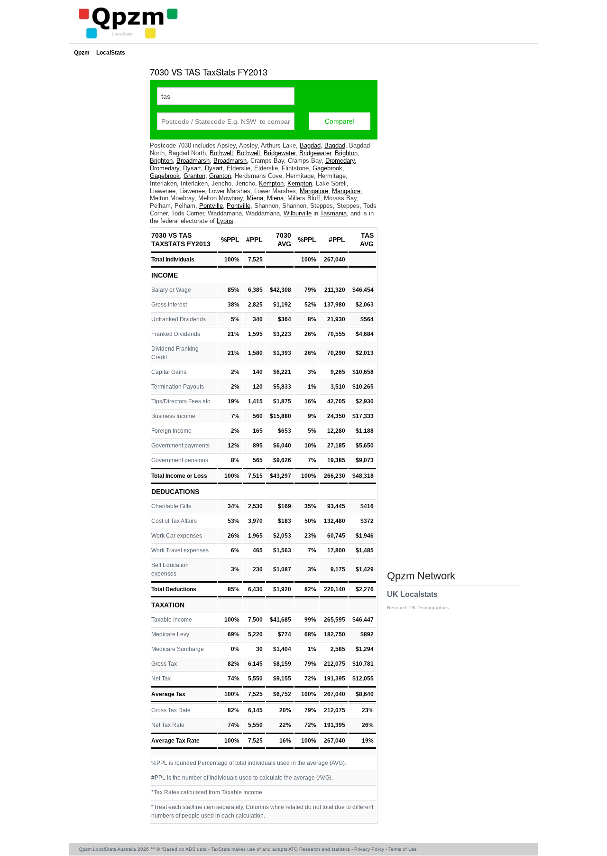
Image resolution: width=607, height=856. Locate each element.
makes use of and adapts (259, 849)
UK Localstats (418, 600)
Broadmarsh (193, 160)
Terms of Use (402, 849)
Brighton (346, 153)
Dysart (192, 168)
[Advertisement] (107, 206)
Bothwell (221, 153)
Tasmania (333, 213)
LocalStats (110, 52)
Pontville (211, 205)
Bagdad (310, 145)
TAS (367, 235)
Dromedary (340, 160)
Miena (255, 198)
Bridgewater (279, 153)
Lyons (225, 220)
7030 (283, 235)
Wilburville (298, 213)
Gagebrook (327, 168)
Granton (194, 175)
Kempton (271, 183)
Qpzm (82, 52)
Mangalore (314, 191)
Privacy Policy (369, 849)
